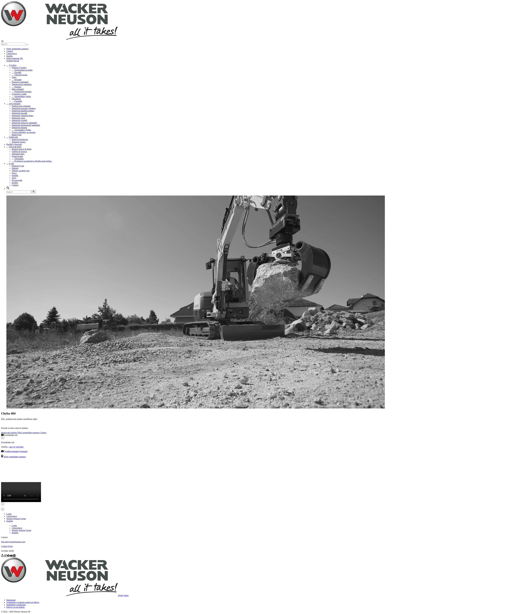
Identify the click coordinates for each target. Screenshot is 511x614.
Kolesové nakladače (20, 82)
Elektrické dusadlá (19, 113)
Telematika (19, 159)
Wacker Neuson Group (16, 519)
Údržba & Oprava (19, 151)
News (14, 173)
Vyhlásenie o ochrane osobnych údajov (22, 602)
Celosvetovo (11, 53)
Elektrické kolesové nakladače (24, 123)
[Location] (2, 556)
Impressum (11, 600)
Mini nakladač (18, 89)
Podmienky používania (16, 605)
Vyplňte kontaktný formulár (15, 451)
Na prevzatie (17, 180)
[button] (14, 58)
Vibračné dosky (21, 75)
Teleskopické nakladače (22, 84)
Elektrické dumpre (19, 127)
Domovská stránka (9, 433)
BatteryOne (16, 135)
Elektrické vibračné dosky (23, 115)
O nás (11, 163)
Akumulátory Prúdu (22, 130)
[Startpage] (59, 39)
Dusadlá (17, 72)
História (15, 168)
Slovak (16, 61)
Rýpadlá (17, 80)
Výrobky (13, 65)
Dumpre (17, 87)
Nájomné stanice (19, 142)
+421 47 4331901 (16, 447)
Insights (15, 175)
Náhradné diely (18, 154)
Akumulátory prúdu (22, 96)
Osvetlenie (16, 99)
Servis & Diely (15, 147)
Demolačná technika (23, 92)
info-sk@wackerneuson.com (13, 542)
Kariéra (9, 56)
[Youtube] (11, 556)
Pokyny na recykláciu (15, 607)
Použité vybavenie (14, 144)
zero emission (14, 103)
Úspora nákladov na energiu (23, 132)
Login (8, 514)
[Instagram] (5, 556)
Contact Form (7, 546)
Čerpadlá (18, 101)
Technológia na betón (23, 70)
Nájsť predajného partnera (17, 49)
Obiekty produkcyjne (21, 171)
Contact (9, 51)
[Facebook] (8, 556)
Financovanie (17, 156)
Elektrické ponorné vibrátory (24, 108)
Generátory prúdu (19, 94)
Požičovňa (13, 137)
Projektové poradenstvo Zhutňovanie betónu (33, 161)
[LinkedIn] (14, 556)
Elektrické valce (18, 118)
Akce (14, 178)
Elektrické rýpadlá (19, 120)
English (9, 61)
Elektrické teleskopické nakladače (26, 125)
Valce (14, 77)
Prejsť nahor (123, 595)
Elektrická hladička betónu (23, 111)
